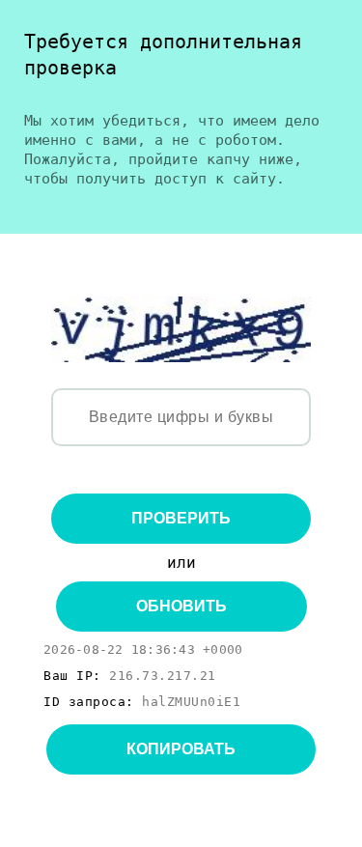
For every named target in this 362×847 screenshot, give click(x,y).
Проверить (181, 518)
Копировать (181, 749)
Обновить (181, 606)
